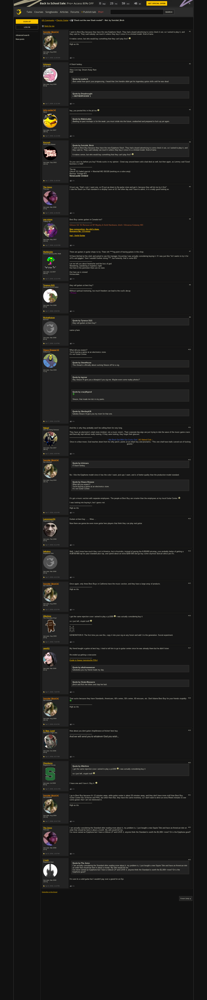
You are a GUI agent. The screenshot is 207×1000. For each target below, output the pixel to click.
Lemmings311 (49, 519)
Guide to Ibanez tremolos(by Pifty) (84, 660)
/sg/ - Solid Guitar (77, 236)
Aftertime (47, 616)
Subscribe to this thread (49, 892)
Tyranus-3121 (49, 285)
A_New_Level (49, 731)
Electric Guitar (62, 20)
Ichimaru (47, 64)
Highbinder (48, 252)
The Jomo (47, 187)
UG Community (48, 20)
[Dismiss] (189, 3)
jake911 (46, 648)
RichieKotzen (49, 318)
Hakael (46, 428)
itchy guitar (48, 110)
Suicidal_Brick (49, 32)
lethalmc (47, 551)
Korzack (46, 142)
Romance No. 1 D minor (80, 231)
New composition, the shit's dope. (84, 229)
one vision (47, 219)
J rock (46, 860)
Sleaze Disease (49, 350)
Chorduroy (48, 763)
